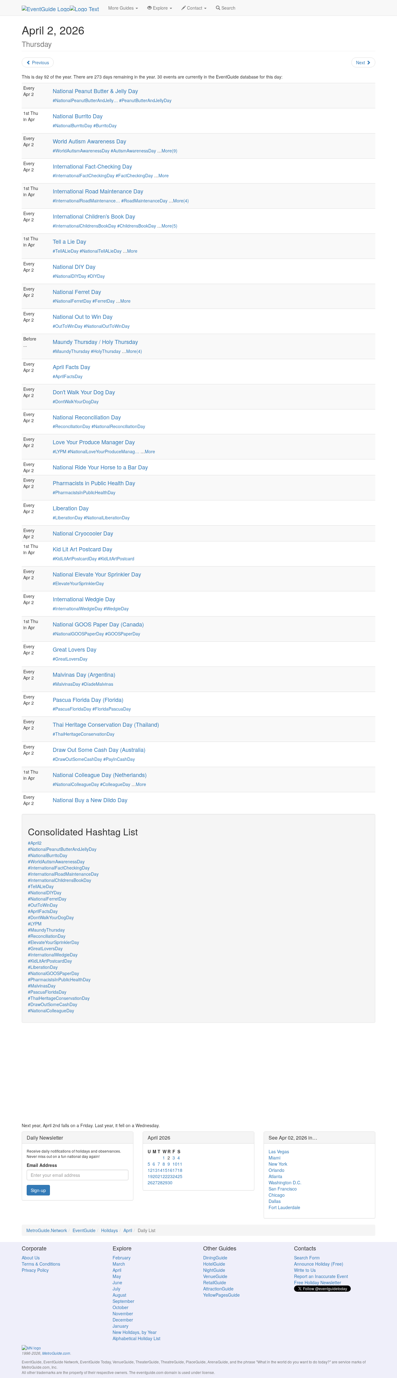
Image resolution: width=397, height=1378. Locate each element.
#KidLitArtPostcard (116, 558)
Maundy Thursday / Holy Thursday (95, 341)
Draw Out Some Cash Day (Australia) (99, 749)
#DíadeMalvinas (97, 684)
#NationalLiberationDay (107, 517)
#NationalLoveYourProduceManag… (103, 451)
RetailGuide (214, 1282)
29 (165, 1182)
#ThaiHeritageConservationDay (83, 734)
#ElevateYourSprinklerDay (78, 583)
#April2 (35, 843)
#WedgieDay (116, 608)
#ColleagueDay (115, 784)
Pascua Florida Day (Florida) (88, 699)
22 (165, 1176)
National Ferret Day (77, 291)
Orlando (276, 1170)
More (163, 175)
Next (361, 62)
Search (227, 8)
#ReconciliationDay (71, 426)
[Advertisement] (198, 1072)
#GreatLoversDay (70, 659)
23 (169, 1176)
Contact (194, 8)
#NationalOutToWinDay (107, 326)
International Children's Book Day (94, 216)
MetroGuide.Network (46, 1230)
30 (169, 1182)
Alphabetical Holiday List (136, 1338)
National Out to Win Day (83, 316)
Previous (40, 62)
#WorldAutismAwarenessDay (81, 150)
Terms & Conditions (41, 1264)
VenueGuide (215, 1276)
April (127, 1230)
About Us (31, 1257)
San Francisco (283, 1189)
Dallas (275, 1201)
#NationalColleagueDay (76, 784)
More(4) (181, 200)
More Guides (121, 8)
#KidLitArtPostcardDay (75, 558)
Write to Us (305, 1270)
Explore (160, 8)
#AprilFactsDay (68, 376)
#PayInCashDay (119, 759)
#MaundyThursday (71, 351)
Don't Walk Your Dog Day (84, 392)
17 (174, 1170)
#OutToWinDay (68, 326)
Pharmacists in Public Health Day (94, 483)
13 (155, 1170)
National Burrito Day (78, 116)
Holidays (109, 1230)
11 (179, 1164)
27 (155, 1182)
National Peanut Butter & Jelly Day (95, 91)
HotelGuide (214, 1264)
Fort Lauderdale (284, 1207)
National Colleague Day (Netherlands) (100, 774)
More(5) (169, 226)
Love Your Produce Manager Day (94, 442)
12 (150, 1170)
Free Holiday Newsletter (317, 1282)
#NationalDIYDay (69, 276)
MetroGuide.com (56, 1353)
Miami (274, 1157)
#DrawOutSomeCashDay (77, 759)
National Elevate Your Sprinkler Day (97, 574)
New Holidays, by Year (135, 1332)
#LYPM (59, 451)
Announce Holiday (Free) (318, 1264)
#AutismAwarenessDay (133, 150)
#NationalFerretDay (72, 301)
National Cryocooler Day (83, 533)
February (122, 1257)
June (117, 1282)
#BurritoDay (105, 125)
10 (174, 1164)
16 (169, 1170)
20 (155, 1176)
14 (160, 1170)
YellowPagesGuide (221, 1295)
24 (174, 1176)
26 (150, 1182)
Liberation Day (71, 508)
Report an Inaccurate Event (321, 1276)
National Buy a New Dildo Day (90, 800)
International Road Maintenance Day (98, 191)
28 (160, 1182)
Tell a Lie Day (69, 241)
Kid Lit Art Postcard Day (82, 549)
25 (179, 1176)
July (116, 1288)
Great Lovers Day (74, 649)
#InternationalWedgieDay (77, 608)
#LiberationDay (68, 517)
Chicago (277, 1195)
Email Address (42, 1165)
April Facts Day (71, 367)
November (123, 1313)
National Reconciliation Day (87, 417)
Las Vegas (279, 1151)
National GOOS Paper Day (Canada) (98, 624)
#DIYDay (96, 276)
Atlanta (275, 1176)
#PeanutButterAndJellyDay (145, 100)
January (120, 1326)
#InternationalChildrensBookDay (84, 226)
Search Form (307, 1257)
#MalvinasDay (66, 684)
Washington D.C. (285, 1182)
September (123, 1301)
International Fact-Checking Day (92, 166)
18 (179, 1170)
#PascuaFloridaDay (72, 709)
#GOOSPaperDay (122, 633)
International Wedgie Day (84, 599)
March (119, 1264)
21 (160, 1176)
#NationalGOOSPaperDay (78, 633)
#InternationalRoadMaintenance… (86, 200)
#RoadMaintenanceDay (144, 200)
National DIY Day (74, 266)
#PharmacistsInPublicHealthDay (84, 492)
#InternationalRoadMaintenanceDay (63, 874)
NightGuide (214, 1270)
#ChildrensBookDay (136, 226)
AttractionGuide (218, 1288)
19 (150, 1176)
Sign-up (38, 1190)
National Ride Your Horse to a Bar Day (100, 467)
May (117, 1276)
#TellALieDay (65, 251)
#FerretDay (103, 301)
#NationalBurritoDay (72, 125)
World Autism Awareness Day (89, 141)
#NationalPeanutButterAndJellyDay (62, 849)
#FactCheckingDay (134, 175)
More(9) (169, 150)
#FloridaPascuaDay (111, 709)
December (123, 1320)
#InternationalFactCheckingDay (83, 175)
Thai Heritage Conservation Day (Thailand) (106, 724)
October (120, 1307)
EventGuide (84, 1230)
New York (278, 1164)
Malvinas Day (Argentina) (84, 674)
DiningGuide (215, 1257)
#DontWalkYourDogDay (76, 401)
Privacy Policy (35, 1270)
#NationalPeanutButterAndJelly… (85, 100)
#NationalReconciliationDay (118, 426)
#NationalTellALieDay (101, 251)
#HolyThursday (106, 351)
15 (165, 1170)
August (119, 1295)
